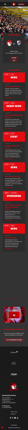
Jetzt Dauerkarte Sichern (14, 340)
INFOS (14, 60)
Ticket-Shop (14, 411)
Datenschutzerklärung (14, 427)
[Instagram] (12, 418)
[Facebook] (10, 418)
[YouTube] (15, 418)
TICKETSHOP (14, 57)
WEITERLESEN (8, 97)
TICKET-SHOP (21, 4)
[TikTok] (17, 418)
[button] (2, 427)
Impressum (14, 425)
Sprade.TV (13, 414)
